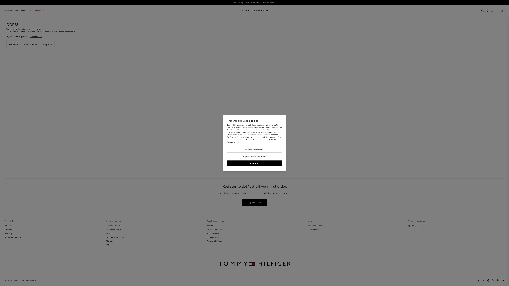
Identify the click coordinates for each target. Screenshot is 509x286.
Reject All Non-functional (255, 156)
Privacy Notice (233, 142)
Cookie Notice (270, 139)
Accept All (254, 163)
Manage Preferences (254, 149)
